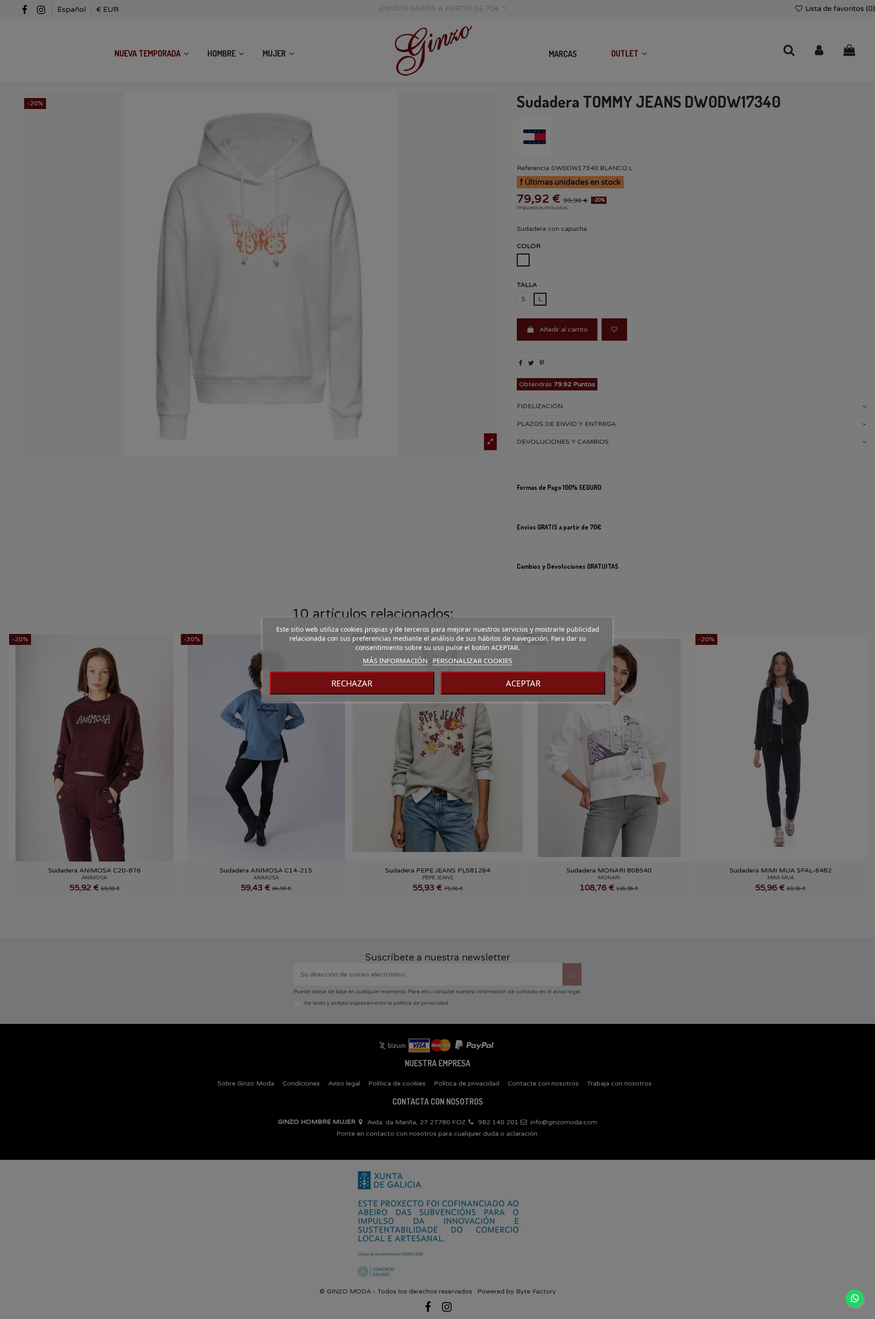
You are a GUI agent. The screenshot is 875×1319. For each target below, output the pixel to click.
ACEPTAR (523, 683)
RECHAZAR (351, 683)
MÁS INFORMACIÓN (395, 660)
